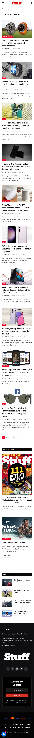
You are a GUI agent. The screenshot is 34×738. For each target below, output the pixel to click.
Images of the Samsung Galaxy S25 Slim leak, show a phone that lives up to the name (16, 166)
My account (26, 727)
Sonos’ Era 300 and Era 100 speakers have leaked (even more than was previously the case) (16, 207)
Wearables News (7, 36)
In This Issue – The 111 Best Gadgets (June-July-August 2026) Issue (17, 500)
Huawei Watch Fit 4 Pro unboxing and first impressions (21, 613)
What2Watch (6, 539)
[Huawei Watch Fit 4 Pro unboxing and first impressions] (7, 613)
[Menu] (3, 3)
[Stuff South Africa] (17, 3)
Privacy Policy (17, 702)
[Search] (31, 3)
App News (5, 366)
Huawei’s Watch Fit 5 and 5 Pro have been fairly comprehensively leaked (16, 84)
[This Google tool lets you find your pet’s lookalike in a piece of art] (17, 358)
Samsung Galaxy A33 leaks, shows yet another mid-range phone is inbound (16, 331)
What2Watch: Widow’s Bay (13, 543)
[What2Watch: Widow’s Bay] (17, 528)
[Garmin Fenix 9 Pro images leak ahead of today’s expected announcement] (17, 29)
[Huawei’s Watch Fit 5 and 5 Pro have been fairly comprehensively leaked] (17, 70)
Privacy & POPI (25, 724)
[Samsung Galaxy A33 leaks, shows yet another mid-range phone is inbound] (17, 317)
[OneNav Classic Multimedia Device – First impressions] (7, 603)
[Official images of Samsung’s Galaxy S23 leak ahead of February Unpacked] (17, 234)
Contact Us (7, 727)
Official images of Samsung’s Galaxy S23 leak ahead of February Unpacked (16, 249)
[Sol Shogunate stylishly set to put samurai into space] (7, 582)
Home (3, 9)
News (4, 77)
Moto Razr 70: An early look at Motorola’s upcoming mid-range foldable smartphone (15, 125)
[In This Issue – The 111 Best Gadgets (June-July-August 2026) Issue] (17, 474)
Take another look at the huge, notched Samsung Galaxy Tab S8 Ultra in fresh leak (16, 290)
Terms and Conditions (10, 724)
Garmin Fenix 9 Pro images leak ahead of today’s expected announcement (15, 43)
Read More (7, 556)
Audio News (6, 201)
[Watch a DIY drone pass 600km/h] (7, 593)
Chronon (26, 732)
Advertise (16, 727)
